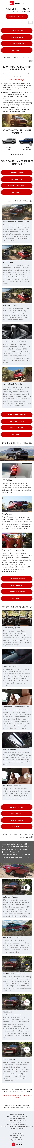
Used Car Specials (17, 421)
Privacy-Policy (22, 1120)
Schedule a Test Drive (16, 185)
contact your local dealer (22, 1107)
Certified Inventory (17, 43)
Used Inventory (17, 37)
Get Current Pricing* (17, 80)
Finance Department (17, 579)
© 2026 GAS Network (12, 1124)
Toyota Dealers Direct (17, 1133)
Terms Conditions (12, 1120)
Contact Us (16, 50)
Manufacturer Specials (16, 415)
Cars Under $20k (16, 428)
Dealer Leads (23, 1123)
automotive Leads (23, 1126)
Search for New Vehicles (10, 1095)
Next (30, 144)
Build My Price (17, 1137)
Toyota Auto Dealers (17, 1142)
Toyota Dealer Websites (17, 1140)
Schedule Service (16, 807)
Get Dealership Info (16, 16)
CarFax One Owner (17, 172)
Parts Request (17, 813)
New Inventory (17, 30)
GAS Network (10, 1126)
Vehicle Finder (16, 179)
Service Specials (16, 820)
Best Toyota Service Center (17, 1135)
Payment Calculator (17, 592)
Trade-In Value (17, 585)
